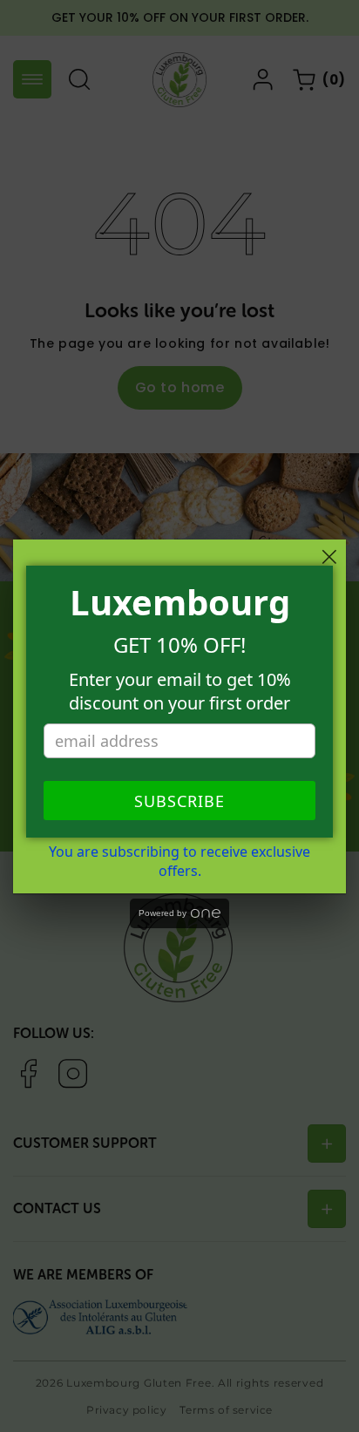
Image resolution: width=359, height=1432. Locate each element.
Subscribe (179, 801)
